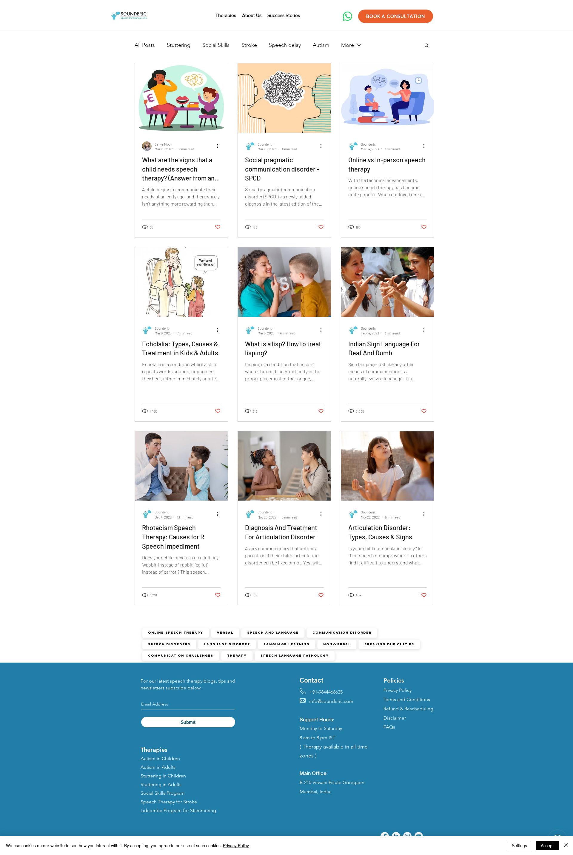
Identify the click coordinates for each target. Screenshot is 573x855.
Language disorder (227, 644)
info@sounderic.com (326, 701)
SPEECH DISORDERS (169, 644)
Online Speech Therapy (175, 633)
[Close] (565, 845)
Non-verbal (337, 644)
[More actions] (219, 146)
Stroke (249, 45)
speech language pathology (295, 656)
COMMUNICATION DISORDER (342, 633)
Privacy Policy (236, 845)
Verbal (225, 633)
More (347, 45)
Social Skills (215, 45)
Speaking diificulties (389, 644)
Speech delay (285, 45)
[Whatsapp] (347, 16)
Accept (547, 845)
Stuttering (178, 45)
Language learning (286, 644)
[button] (426, 46)
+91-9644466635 (321, 692)
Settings (519, 845)
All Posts (145, 45)
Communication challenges (180, 656)
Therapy (237, 656)
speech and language (273, 633)
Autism (321, 45)
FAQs (389, 727)
